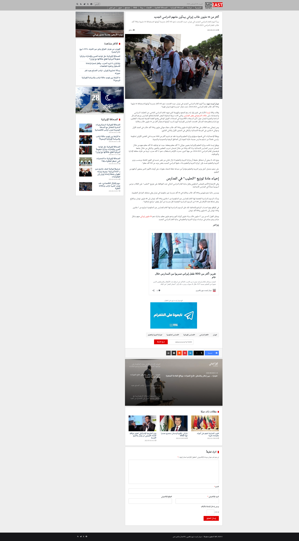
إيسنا (208, 112)
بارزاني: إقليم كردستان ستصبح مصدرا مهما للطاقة (174, 434)
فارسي (97, 4)
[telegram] (173, 315)
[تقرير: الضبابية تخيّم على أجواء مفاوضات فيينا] (205, 423)
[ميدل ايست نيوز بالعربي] (213, 5)
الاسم (216, 486)
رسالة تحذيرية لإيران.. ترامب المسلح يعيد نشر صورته (197, 376)
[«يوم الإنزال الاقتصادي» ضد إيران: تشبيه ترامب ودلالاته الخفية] (85, 186)
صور (120, 7)
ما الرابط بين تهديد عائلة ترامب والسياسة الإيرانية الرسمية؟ (101, 79)
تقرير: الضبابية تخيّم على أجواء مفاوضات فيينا (208, 434)
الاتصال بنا (181, 536)
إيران (214, 334)
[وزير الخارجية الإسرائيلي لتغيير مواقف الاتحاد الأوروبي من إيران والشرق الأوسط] (142, 423)
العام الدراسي (203, 334)
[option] (173, 382)
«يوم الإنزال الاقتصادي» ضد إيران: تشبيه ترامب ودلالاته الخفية (109, 186)
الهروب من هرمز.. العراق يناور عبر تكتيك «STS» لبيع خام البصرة (100, 50)
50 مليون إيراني (146, 216)
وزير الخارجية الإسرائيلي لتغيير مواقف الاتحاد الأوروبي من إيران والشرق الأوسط (142, 436)
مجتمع (127, 7)
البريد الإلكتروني (213, 496)
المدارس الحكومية (172, 334)
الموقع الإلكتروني (166, 496)
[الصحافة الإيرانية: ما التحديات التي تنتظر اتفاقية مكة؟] (85, 161)
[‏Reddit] (179, 353)
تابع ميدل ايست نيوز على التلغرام (174, 301)
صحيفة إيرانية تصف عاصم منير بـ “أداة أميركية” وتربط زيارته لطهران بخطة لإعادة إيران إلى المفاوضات (107, 173)
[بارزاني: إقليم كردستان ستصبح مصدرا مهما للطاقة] (174, 423)
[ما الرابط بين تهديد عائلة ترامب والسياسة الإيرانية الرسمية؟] (85, 139)
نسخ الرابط (161, 341)
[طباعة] (168, 353)
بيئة (141, 7)
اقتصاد (149, 7)
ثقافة (135, 7)
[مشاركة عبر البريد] (174, 353)
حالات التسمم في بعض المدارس (195, 115)
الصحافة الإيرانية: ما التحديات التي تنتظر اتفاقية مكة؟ (108, 160)
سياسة (189, 7)
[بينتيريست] (185, 353)
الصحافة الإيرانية (177, 7)
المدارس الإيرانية (188, 334)
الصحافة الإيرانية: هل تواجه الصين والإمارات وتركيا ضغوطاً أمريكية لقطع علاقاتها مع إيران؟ (100, 58)
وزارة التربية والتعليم (154, 334)
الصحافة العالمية (161, 7)
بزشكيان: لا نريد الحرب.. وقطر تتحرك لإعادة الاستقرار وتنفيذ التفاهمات (103, 65)
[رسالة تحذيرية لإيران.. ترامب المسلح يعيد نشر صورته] (173, 382)
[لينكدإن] (190, 353)
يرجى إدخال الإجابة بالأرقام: (210, 506)
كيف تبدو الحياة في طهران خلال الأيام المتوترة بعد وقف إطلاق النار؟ (100, 33)
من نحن (112, 7)
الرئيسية (198, 7)
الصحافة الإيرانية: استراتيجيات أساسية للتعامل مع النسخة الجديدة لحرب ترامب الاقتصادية (107, 127)
